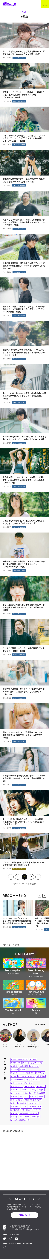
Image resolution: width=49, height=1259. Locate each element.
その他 (14, 1096)
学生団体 (41, 1086)
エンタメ (34, 1066)
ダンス (14, 1113)
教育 (28, 1079)
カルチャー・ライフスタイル (22, 1073)
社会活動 (41, 1076)
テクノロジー (16, 1093)
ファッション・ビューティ (21, 1083)
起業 (41, 1089)
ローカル (36, 1116)
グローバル (16, 1062)
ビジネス (29, 1100)
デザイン (25, 1089)
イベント (24, 1096)
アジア (38, 1100)
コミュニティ (16, 1100)
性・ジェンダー (35, 1106)
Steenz (14, 1069)
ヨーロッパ (26, 1110)
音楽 (13, 1076)
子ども (14, 1116)
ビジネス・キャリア (26, 1076)
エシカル (15, 1089)
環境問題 (24, 1066)
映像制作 (22, 1103)
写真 (24, 1106)
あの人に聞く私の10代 (20, 1120)
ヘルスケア (24, 1116)
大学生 (33, 1059)
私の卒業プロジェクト (29, 1113)
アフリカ (40, 1073)
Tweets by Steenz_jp (13, 1130)
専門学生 (15, 1106)
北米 (13, 1103)
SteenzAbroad (17, 1079)
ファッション (16, 1086)
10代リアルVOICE (37, 1093)
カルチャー (33, 1103)
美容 (41, 1096)
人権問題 (15, 1110)
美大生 (33, 1096)
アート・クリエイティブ (32, 1062)
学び (34, 1089)
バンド (37, 1110)
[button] (44, 896)
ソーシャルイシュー (19, 1059)
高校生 (14, 1066)
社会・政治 (29, 1086)
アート (36, 1079)
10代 (22, 1069)
